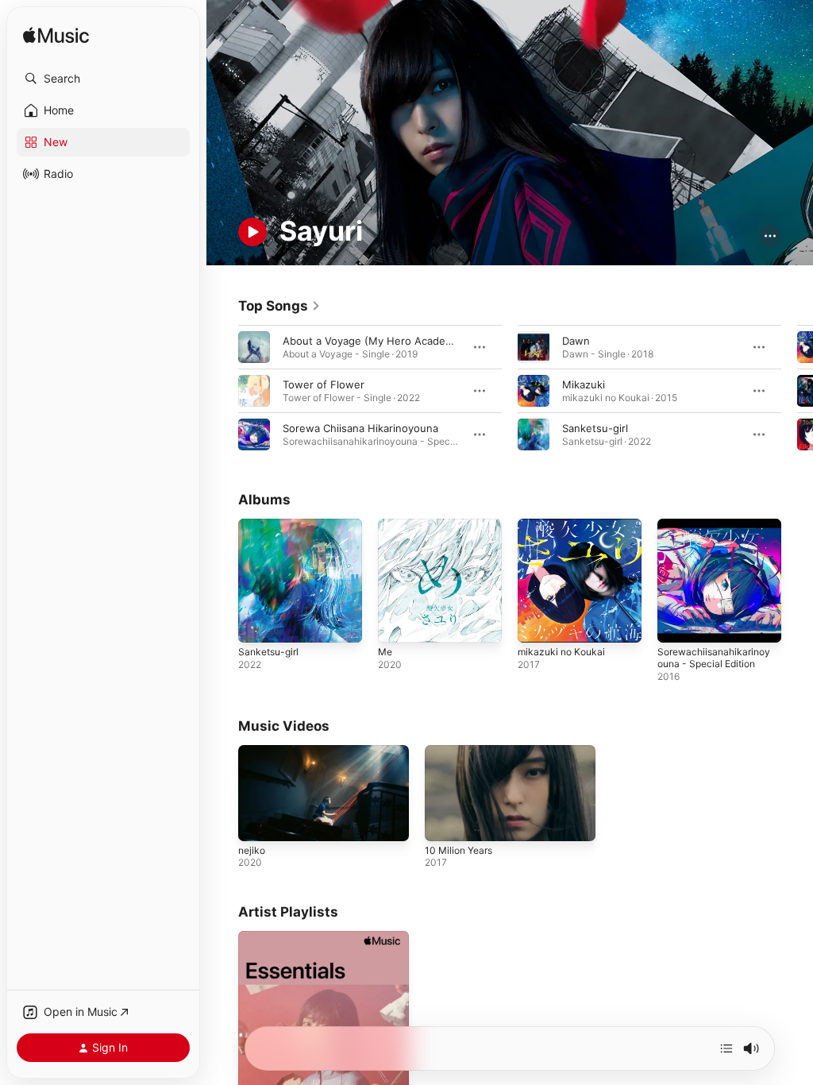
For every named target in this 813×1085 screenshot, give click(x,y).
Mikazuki (583, 384)
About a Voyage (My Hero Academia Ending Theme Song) (426, 340)
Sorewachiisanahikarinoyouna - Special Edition (713, 658)
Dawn (576, 340)
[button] (103, 78)
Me (385, 652)
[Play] (252, 232)
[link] (279, 306)
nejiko (251, 850)
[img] (56, 36)
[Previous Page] (222, 390)
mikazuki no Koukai (561, 652)
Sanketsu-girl (595, 428)
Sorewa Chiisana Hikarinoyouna (360, 428)
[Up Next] (726, 1048)
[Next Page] (797, 390)
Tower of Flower (323, 384)
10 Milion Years (458, 850)
